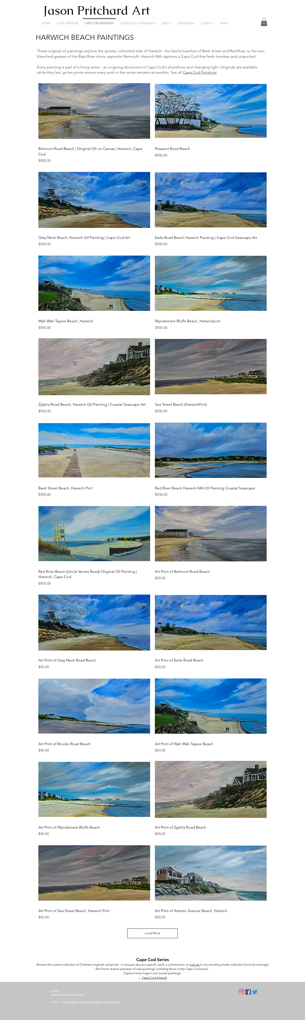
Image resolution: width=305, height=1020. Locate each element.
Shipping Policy (91, 1002)
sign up (194, 964)
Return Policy (111, 1002)
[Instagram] (241, 992)
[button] (67, 21)
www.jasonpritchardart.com (67, 994)
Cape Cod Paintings (200, 72)
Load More (152, 933)
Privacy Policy (70, 1002)
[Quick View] (94, 110)
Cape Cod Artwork (154, 977)
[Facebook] (248, 992)
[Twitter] (255, 992)
